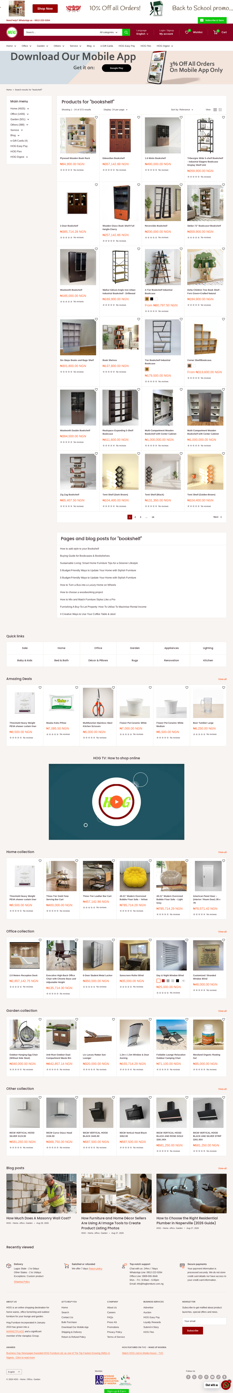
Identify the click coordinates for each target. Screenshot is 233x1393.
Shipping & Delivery (71, 1332)
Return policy (95, 1268)
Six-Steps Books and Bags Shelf (77, 360)
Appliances (171, 648)
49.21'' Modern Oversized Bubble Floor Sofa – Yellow (134, 898)
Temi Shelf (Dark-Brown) (115, 494)
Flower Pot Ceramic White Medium (169, 725)
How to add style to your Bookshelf (79, 548)
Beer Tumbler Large (203, 723)
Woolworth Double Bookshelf (75, 430)
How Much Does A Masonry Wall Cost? (38, 1218)
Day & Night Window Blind (170, 975)
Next (216, 517)
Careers (111, 1312)
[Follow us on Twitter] (194, 1377)
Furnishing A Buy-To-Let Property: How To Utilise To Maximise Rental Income (103, 606)
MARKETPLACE (15, 1331)
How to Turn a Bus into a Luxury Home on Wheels (88, 585)
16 (153, 517)
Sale (25, 648)
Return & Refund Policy (73, 1337)
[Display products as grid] (215, 109)
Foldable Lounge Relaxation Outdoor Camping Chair (170, 1056)
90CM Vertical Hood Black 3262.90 (133, 1134)
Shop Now (216, 8)
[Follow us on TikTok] (218, 1377)
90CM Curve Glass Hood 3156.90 (59, 1134)
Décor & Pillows (98, 660)
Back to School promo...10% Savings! (78, 8)
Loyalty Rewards (152, 1322)
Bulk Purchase (69, 1322)
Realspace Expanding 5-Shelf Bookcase (118, 432)
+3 (183, 981)
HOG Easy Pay (127, 45)
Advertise (148, 1307)
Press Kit (112, 1322)
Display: (108, 109)
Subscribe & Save (214, 20)
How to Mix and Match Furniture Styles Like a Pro (87, 599)
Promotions (113, 1327)
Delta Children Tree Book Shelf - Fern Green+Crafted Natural (204, 292)
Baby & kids (24, 660)
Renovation (171, 660)
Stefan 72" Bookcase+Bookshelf (204, 225)
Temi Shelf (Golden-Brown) (201, 494)
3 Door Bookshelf (69, 225)
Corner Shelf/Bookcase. (199, 360)
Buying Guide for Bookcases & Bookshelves (85, 555)
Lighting (208, 648)
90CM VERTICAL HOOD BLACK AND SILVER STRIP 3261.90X (207, 1136)
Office (25, 45)
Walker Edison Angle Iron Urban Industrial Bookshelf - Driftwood (119, 292)
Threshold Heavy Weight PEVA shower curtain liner (23, 725)
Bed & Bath (61, 660)
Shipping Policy (22, 1281)
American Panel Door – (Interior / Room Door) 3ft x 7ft (206, 899)
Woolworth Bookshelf (71, 290)
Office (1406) (18, 114)
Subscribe (192, 1330)
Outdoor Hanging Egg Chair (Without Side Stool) (24, 1056)
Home (9, 45)
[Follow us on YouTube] (212, 1377)
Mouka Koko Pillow (56, 723)
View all (222, 679)
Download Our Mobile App (74, 1327)
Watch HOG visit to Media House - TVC (142, 1353)
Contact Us (67, 1317)
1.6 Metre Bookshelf (155, 158)
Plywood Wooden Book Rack (75, 158)
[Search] (126, 32)
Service (74, 45)
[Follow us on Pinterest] (206, 1377)
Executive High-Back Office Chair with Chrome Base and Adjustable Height (61, 978)
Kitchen (208, 660)
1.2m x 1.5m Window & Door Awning (134, 1056)
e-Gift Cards (106, 45)
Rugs (135, 660)
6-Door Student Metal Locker (97, 975)
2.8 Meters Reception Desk (24, 975)
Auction (147, 1312)
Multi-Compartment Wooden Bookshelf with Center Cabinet (160, 432)
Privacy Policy (114, 1332)
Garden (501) (18, 119)
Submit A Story (151, 1327)
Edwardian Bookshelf (114, 158)
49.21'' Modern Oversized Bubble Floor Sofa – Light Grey (169, 899)
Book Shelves (110, 360)
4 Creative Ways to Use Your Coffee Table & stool (88, 614)
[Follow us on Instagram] (200, 1377)
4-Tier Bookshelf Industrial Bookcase (158, 292)
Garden (41, 45)
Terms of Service (116, 1337)
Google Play (116, 68)
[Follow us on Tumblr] (224, 1377)
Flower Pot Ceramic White (133, 723)
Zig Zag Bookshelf (69, 494)
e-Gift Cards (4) (19, 140)
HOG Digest (163, 45)
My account (166, 33)
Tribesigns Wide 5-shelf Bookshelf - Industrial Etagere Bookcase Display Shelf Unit (205, 161)
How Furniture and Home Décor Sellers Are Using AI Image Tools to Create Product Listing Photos (113, 1223)
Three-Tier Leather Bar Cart (97, 896)
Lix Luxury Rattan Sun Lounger (94, 1056)
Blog (89, 45)
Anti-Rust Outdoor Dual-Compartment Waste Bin (58, 1056)
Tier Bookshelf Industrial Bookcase (157, 362)
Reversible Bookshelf (156, 225)
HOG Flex (146, 45)
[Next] (227, 715)
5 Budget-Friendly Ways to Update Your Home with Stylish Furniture (98, 570)
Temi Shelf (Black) (154, 494)
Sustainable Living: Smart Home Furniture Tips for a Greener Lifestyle (99, 563)
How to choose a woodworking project (81, 592)
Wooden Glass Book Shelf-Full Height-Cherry (118, 227)
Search (65, 1312)
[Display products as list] (220, 109)
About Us (112, 1307)
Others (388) (17, 124)
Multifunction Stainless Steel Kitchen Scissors (97, 725)
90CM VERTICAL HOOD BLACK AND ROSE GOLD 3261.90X (169, 1136)
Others (57, 45)
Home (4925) (18, 108)
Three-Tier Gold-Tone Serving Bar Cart (57, 898)
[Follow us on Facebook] (188, 1377)
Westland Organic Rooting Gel (206, 1056)
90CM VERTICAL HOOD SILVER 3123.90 (22, 1134)
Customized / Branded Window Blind (204, 977)
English (11, 1372)
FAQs (110, 1317)
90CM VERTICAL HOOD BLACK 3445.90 (95, 1134)
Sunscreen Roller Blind (132, 975)
